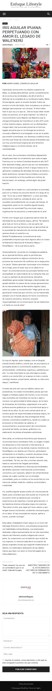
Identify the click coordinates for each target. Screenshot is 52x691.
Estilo (10, 20)
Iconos (16, 20)
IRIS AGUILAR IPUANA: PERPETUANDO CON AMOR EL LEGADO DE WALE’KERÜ (22, 34)
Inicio (4, 20)
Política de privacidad (26, 684)
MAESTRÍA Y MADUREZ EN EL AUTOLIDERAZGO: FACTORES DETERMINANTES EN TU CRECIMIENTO (38, 569)
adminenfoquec (7, 45)
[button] (4, 14)
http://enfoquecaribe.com (26, 600)
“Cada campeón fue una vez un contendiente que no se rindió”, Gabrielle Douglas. (13, 567)
